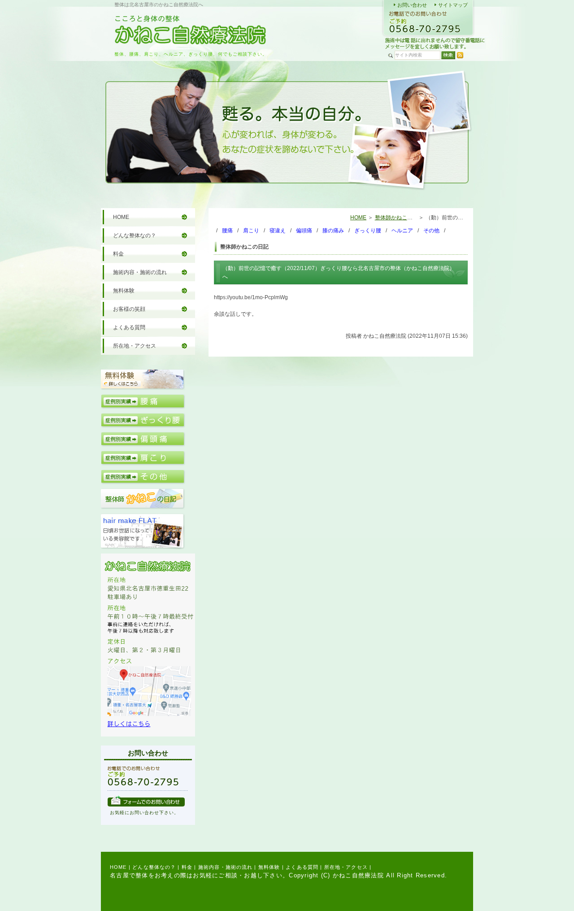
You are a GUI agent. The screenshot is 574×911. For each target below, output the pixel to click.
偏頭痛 (304, 230)
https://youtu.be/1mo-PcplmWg (251, 297)
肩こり (251, 230)
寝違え (278, 230)
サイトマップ (453, 5)
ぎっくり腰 (367, 230)
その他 (431, 230)
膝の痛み (333, 230)
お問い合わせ (412, 5)
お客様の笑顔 (129, 309)
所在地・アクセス (134, 346)
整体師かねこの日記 (399, 217)
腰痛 (227, 230)
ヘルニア (402, 230)
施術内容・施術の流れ (140, 272)
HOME (358, 217)
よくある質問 (129, 327)
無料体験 (124, 291)
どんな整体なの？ (134, 235)
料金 (118, 254)
